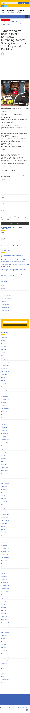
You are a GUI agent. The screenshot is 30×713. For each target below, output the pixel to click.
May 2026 (3, 346)
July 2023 (3, 452)
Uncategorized (4, 313)
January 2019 (4, 619)
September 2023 (5, 445)
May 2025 (3, 383)
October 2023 (4, 442)
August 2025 (4, 374)
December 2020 (5, 548)
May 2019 (3, 607)
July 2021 (3, 526)
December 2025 (5, 362)
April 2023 (3, 461)
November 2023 (5, 439)
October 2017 (4, 660)
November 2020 (5, 551)
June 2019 (3, 604)
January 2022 (4, 508)
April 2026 (3, 349)
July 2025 (3, 377)
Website (3, 210)
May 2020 (3, 570)
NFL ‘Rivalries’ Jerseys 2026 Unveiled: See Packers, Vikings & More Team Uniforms (12, 23)
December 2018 (5, 622)
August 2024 (4, 411)
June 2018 (3, 641)
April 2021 (3, 535)
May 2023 (3, 458)
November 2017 (5, 657)
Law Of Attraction (5, 304)
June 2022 (3, 492)
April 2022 (3, 498)
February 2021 (4, 542)
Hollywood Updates (6, 298)
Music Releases (5, 310)
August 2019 (4, 598)
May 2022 (3, 495)
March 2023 (4, 464)
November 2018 (5, 626)
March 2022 (4, 501)
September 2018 (5, 632)
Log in (2, 673)
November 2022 (5, 476)
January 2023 (4, 470)
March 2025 (4, 390)
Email (2, 203)
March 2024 (4, 427)
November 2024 (5, 402)
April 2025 (3, 386)
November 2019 (5, 588)
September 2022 (5, 483)
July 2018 (3, 638)
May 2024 (3, 421)
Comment (3, 179)
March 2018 (4, 650)
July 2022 (3, 489)
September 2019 (5, 594)
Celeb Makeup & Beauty (7, 289)
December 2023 (5, 436)
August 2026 (4, 337)
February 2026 (4, 355)
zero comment (19, 54)
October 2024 (4, 405)
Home (12, 1)
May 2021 (3, 532)
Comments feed (5, 679)
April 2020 (3, 573)
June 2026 (3, 343)
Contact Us (17, 1)
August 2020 (4, 560)
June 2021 (3, 529)
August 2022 (4, 486)
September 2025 (5, 371)
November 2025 (5, 365)
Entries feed (4, 676)
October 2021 (4, 517)
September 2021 (5, 520)
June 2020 (3, 567)
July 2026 (3, 340)
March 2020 (4, 576)
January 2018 (4, 653)
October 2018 (4, 629)
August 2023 (4, 449)
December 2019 (5, 585)
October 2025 (4, 368)
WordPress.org (4, 682)
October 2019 (4, 591)
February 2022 (4, 504)
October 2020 (4, 554)
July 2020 (3, 563)
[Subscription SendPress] (15, 236)
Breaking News (4, 285)
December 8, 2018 (10, 54)
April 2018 (3, 647)
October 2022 (4, 480)
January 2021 (4, 545)
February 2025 (4, 393)
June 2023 (3, 455)
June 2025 (3, 380)
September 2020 (5, 557)
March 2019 (4, 613)
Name (3, 197)
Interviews (3, 301)
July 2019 (3, 601)
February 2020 (4, 579)
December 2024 (5, 399)
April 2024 (3, 424)
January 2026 (4, 359)
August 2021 (4, 523)
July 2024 (3, 414)
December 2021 (5, 511)
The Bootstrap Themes (24, 707)
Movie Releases (5, 307)
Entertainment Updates (7, 292)
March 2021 (4, 539)
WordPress (9, 707)
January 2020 (4, 582)
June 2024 (3, 418)
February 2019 (4, 616)
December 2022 (5, 473)
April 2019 (3, 610)
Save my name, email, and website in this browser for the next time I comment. (14, 218)
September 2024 (5, 408)
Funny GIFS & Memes (6, 295)
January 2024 (4, 433)
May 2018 (3, 644)
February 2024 (4, 430)
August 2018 (4, 635)
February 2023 (4, 467)
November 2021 (5, 514)
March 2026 (4, 352)
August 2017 (4, 663)
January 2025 (4, 396)
